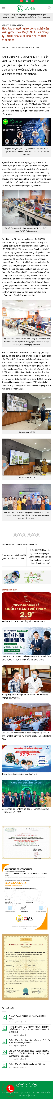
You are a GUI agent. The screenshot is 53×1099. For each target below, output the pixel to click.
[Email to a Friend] (29, 535)
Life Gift (26, 47)
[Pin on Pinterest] (33, 535)
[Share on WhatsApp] (15, 535)
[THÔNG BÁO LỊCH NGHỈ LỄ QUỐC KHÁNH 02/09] (26, 606)
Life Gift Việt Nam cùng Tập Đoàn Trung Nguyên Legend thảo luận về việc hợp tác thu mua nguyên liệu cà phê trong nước (40, 557)
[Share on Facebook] (19, 535)
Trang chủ (6, 15)
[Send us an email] (26, 1085)
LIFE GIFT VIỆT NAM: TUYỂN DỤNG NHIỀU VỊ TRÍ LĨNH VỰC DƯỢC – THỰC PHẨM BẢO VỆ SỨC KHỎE (29, 1029)
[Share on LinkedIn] (38, 535)
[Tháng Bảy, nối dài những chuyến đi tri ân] (26, 759)
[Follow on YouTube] (35, 1085)
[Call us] (31, 1085)
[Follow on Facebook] (18, 1085)
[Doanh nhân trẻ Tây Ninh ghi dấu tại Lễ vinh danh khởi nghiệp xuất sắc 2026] (26, 793)
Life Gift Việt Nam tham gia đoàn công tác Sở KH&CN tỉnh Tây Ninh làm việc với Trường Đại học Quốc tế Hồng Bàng (26, 736)
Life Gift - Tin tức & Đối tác (13, 25)
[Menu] (3, 8)
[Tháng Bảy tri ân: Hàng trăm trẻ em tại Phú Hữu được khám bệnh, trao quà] (26, 679)
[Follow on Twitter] (22, 1085)
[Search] (49, 8)
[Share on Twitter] (24, 535)
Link (36, 544)
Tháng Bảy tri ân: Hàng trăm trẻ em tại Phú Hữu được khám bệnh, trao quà (29, 1041)
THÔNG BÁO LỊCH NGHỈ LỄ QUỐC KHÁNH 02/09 (23, 621)
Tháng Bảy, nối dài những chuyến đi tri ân (20, 774)
